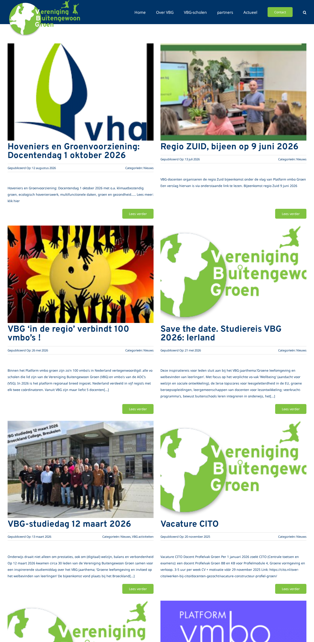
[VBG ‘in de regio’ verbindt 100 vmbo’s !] (81, 230)
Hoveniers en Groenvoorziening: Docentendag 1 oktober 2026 (74, 151)
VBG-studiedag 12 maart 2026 (69, 524)
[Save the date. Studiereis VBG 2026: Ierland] (233, 230)
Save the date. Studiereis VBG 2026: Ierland (221, 334)
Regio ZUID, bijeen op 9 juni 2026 (229, 147)
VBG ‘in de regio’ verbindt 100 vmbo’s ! (68, 334)
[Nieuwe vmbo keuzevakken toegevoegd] (81, 605)
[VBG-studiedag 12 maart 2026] (81, 425)
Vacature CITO (189, 524)
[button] (304, 12)
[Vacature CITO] (233, 425)
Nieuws (148, 168)
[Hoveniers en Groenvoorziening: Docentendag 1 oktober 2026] (81, 48)
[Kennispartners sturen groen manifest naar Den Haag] (233, 605)
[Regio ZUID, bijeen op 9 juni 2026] (233, 48)
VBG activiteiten (143, 537)
